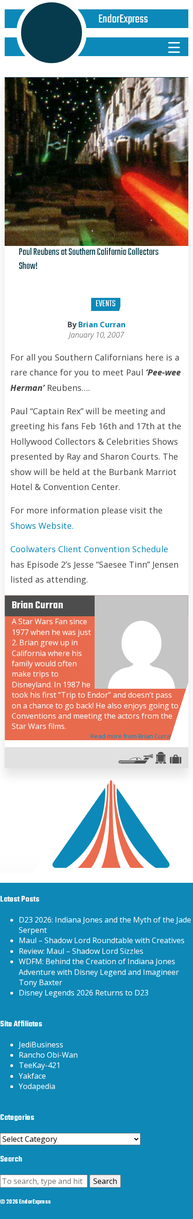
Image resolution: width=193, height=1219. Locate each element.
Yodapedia (37, 1086)
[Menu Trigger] (173, 46)
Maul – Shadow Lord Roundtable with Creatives (102, 940)
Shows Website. (42, 525)
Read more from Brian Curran (132, 736)
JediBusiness (41, 1044)
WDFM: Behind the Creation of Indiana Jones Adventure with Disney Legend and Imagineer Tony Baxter (99, 972)
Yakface (32, 1076)
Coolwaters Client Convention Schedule (89, 549)
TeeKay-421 (39, 1065)
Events (106, 304)
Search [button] (105, 1181)
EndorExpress (123, 19)
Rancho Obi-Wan (48, 1055)
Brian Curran (102, 324)
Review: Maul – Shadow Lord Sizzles (81, 951)
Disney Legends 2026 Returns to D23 (83, 993)
